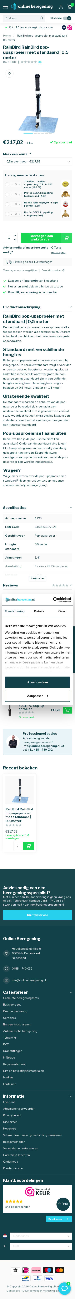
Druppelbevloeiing (15, 1011)
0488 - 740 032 (22, 969)
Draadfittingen (12, 1051)
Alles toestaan (37, 682)
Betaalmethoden (14, 1142)
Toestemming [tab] (15, 611)
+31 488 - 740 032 (40, 750)
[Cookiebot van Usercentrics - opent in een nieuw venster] (53, 599)
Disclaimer (10, 1122)
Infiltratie (9, 1058)
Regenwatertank (14, 1064)
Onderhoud (10, 1162)
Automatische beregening (20, 1031)
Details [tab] (39, 611)
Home (7, 36)
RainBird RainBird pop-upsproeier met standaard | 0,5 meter (19, 815)
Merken (8, 1077)
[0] (69, 6)
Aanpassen (35, 695)
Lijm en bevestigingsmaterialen (23, 1071)
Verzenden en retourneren (20, 1148)
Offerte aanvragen (58, 250)
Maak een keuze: (17, 154)
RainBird (9, 62)
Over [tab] (61, 611)
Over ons (9, 1102)
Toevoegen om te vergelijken (20, 270)
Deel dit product (52, 270)
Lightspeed (13, 1290)
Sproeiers (9, 1018)
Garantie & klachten (16, 1155)
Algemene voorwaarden (19, 1109)
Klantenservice (37, 915)
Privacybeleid (12, 1115)
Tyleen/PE (9, 1038)
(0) (40, 62)
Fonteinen (9, 1084)
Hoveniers (9, 1129)
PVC (6, 1044)
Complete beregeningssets (21, 998)
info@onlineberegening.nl (41, 746)
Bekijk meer (55, 1219)
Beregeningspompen (16, 1024)
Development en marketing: (38, 1290)
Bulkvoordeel (12, 1005)
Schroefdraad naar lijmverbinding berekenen (32, 1135)
